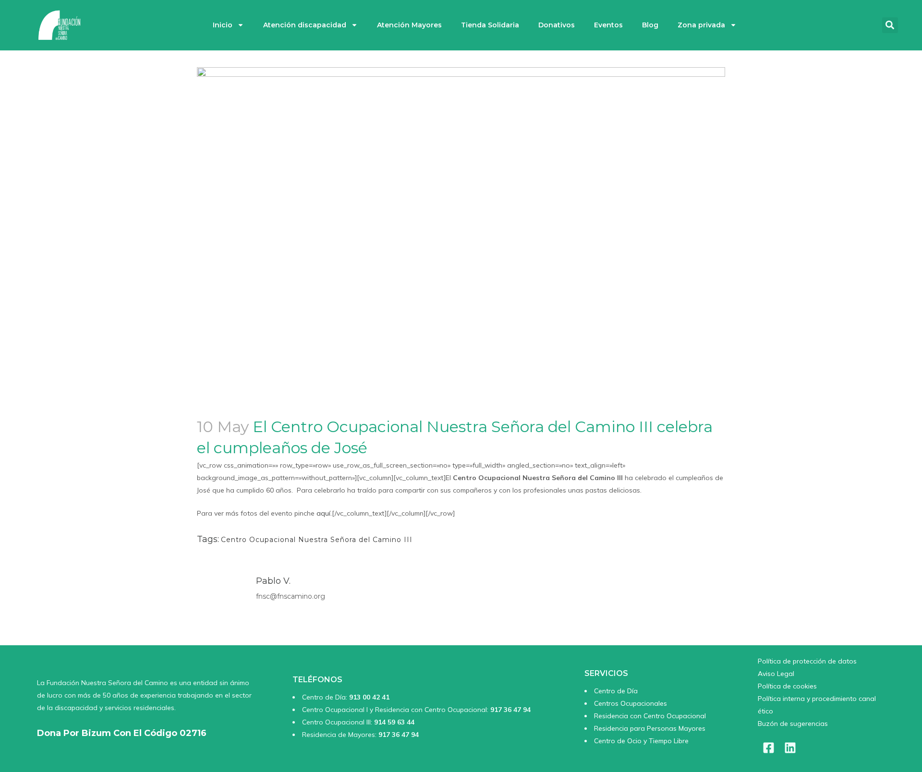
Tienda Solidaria (490, 25)
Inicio (222, 25)
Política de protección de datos (807, 661)
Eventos (608, 25)
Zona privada (701, 25)
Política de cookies (787, 686)
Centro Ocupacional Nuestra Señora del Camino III (316, 539)
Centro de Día (616, 691)
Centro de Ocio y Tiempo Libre (641, 740)
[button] (890, 25)
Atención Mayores (409, 25)
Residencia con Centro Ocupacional (650, 716)
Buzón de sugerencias (793, 723)
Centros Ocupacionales (630, 703)
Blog (650, 25)
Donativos (556, 25)
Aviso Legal (776, 673)
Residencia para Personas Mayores (649, 728)
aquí (323, 513)
